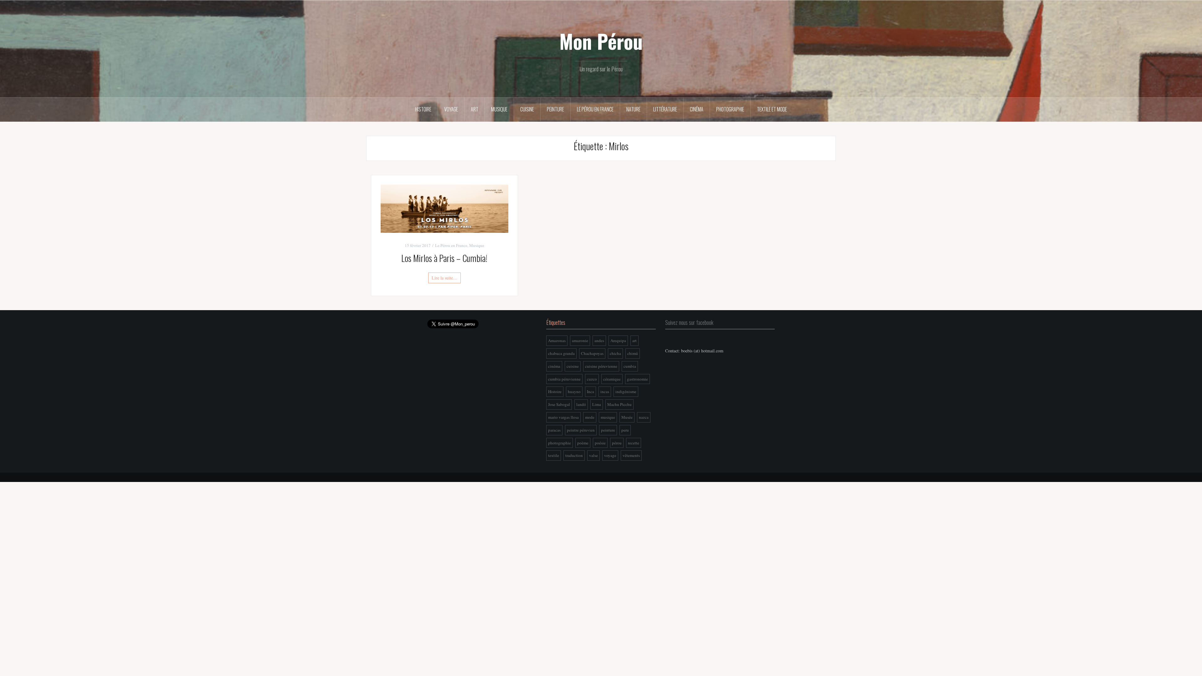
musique (608, 417)
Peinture (555, 109)
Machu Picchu (619, 404)
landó (581, 404)
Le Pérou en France (595, 109)
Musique (499, 109)
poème (582, 443)
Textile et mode (772, 109)
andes (599, 340)
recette (633, 443)
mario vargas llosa (563, 417)
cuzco (592, 379)
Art (474, 109)
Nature (633, 109)
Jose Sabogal (559, 404)
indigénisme (625, 391)
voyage (610, 455)
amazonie (580, 340)
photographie (559, 443)
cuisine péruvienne (601, 366)
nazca (644, 417)
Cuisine (527, 109)
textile (553, 455)
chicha (615, 353)
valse (593, 455)
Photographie (730, 109)
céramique (612, 379)
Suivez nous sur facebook (689, 322)
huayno (574, 391)
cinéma (554, 366)
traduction (574, 455)
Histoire (423, 109)
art (634, 340)
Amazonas (557, 340)
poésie (600, 443)
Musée (627, 417)
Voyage (451, 109)
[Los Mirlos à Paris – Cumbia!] (444, 208)
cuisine (573, 366)
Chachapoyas (592, 353)
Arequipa (618, 340)
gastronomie (637, 379)
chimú (632, 353)
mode (589, 417)
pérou (617, 443)
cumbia (630, 366)
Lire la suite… (444, 278)
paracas (554, 430)
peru (625, 430)
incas (604, 391)
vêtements (631, 455)
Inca (590, 391)
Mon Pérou (601, 41)
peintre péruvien (581, 430)
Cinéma (696, 109)
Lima (596, 404)
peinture (608, 430)
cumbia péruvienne (564, 379)
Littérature (665, 109)
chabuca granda (561, 353)
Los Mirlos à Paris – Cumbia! (444, 258)
